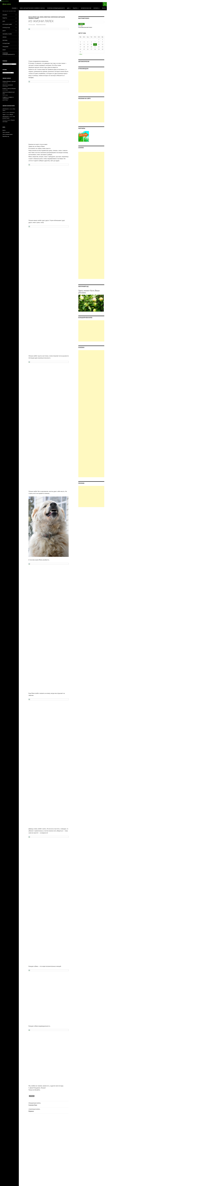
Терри (4, 114)
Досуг (4, 30)
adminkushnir (42, 24)
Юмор (4, 49)
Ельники (14, 8)
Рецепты (75, 8)
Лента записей (6, 132)
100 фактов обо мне (86, 8)
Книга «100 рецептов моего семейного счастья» (32, 8)
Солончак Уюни (34, 1104)
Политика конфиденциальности (56, 8)
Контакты (96, 8)
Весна (30, 17)
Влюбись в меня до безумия (9, 88)
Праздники (5, 46)
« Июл (80, 54)
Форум (104, 8)
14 (95, 44)
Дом (4, 21)
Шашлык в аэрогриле (8, 84)
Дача (68, 8)
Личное (4, 37)
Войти (4, 130)
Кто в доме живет (7, 24)
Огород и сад (6, 27)
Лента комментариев (7, 134)
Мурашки (34, 1110)
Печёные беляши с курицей (9, 81)
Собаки (36, 18)
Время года (35, 17)
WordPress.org (6, 136)
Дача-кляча (7, 4)
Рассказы (5, 40)
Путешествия (6, 43)
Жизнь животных (45, 17)
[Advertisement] (91, 82)
